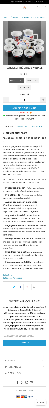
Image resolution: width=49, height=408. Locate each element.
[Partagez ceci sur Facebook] (21, 287)
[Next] (44, 43)
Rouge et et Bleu (16, 81)
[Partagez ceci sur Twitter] (14, 287)
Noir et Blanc (32, 81)
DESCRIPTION (22, 126)
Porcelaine (17, 278)
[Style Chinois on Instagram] (27, 382)
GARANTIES (9, 126)
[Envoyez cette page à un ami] (34, 287)
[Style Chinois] (25, 8)
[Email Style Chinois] (31, 382)
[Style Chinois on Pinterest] (22, 382)
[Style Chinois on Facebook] (18, 382)
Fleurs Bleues (24, 88)
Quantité (24, 94)
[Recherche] (39, 6)
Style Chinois (27, 390)
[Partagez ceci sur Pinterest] (27, 287)
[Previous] (5, 43)
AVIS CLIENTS (37, 126)
